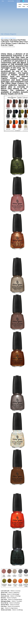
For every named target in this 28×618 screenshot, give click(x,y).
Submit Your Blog (11, 1)
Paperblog (8, 5)
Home (3, 1)
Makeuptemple (5, 46)
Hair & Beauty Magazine (8, 34)
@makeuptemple (11, 46)
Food (20, 6)
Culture (20, 4)
